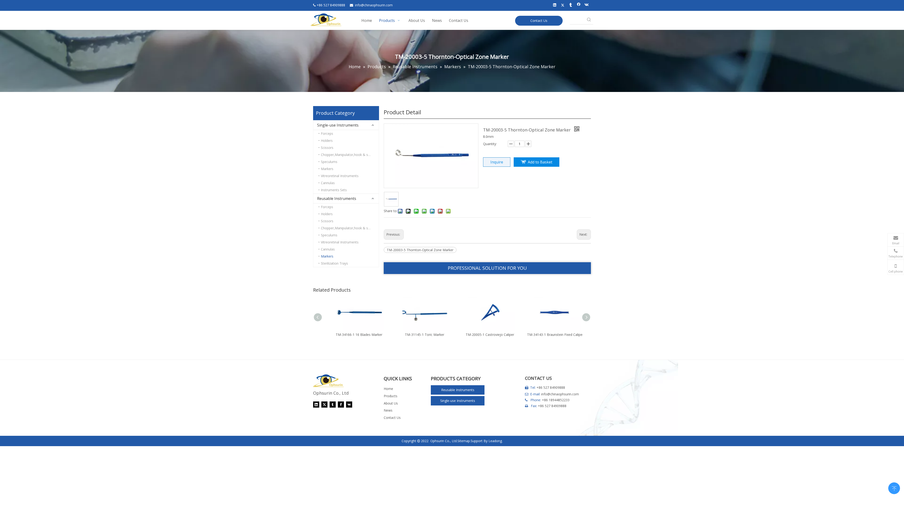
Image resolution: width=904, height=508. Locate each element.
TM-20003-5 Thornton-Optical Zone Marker (420, 250)
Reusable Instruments (336, 198)
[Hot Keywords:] (589, 20)
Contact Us (538, 20)
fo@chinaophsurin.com (374, 5)
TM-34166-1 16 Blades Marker (354, 334)
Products (390, 396)
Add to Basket (540, 162)
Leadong (495, 441)
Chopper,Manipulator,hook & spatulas (350, 154)
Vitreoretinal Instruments (340, 176)
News (388, 410)
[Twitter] (563, 5)
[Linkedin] (555, 5)
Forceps (327, 133)
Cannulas (328, 183)
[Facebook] (579, 5)
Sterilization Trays (334, 263)
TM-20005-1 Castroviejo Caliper (485, 334)
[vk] (587, 5)
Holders (327, 140)
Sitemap (463, 441)
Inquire (496, 162)
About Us (391, 403)
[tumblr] (571, 5)
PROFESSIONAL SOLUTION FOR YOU (487, 268)
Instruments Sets (334, 190)
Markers (327, 169)
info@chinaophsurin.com (560, 394)
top (894, 488)
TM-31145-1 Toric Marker (419, 334)
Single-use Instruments (338, 125)
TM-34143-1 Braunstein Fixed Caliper (550, 334)
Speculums (329, 161)
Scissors (327, 147)
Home (388, 388)
